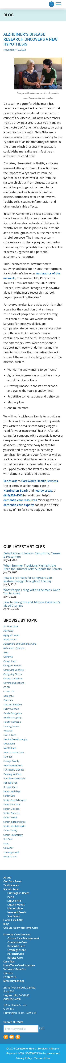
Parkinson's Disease (13, 769)
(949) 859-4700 (12, 495)
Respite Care (10, 787)
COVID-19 (8, 691)
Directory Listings (14, 981)
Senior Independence (14, 821)
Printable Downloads (14, 778)
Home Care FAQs (13, 920)
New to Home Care (13, 752)
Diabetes (8, 700)
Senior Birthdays (12, 791)
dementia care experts (18, 505)
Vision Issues (10, 856)
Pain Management (12, 765)
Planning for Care (12, 774)
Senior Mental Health (14, 826)
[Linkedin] (11, 1037)
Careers (8, 973)
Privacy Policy (24, 1058)
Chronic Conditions (13, 678)
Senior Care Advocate (14, 800)
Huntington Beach (15, 490)
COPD (6, 687)
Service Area (10, 889)
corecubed (52, 1053)
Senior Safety (10, 830)
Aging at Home (11, 635)
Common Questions (13, 682)
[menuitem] (51, 4)
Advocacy (8, 630)
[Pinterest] (17, 1037)
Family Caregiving (12, 717)
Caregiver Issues (12, 665)
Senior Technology (13, 834)
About (7, 877)
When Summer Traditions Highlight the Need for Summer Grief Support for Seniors (32, 567)
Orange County (11, 761)
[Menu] (58, 4)
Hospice (7, 730)
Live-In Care (9, 734)
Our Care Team (12, 881)
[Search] (51, 4)
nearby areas (43, 490)
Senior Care (9, 795)
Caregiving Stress (12, 674)
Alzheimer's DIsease (14, 648)
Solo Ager (8, 847)
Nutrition (7, 756)
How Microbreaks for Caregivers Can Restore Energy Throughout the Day (27, 579)
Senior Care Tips (12, 804)
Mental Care (9, 747)
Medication (9, 743)
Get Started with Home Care (20, 927)
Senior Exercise (11, 808)
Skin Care (8, 839)
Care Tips (9, 961)
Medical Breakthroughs (15, 739)
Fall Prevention (11, 708)
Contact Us (9, 977)
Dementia (8, 695)
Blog (8, 15)
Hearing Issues (11, 726)
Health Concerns (12, 721)
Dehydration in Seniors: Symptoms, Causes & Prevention (31, 555)
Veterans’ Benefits (14, 969)
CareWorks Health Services (39, 481)
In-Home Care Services (16, 934)
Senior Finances (11, 813)
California (8, 656)
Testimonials (11, 885)
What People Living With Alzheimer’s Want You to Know (31, 591)
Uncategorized (11, 852)
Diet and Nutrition (12, 704)
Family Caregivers (12, 713)
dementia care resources (20, 500)
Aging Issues (10, 639)
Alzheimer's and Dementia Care (19, 643)
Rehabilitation (10, 782)
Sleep (6, 843)
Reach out (10, 481)
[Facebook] (5, 1037)
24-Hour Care (10, 626)
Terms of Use (42, 1058)
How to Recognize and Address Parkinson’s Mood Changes (31, 603)
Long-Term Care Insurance (19, 965)
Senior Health (10, 817)
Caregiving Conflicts (13, 669)
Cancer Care (9, 661)
